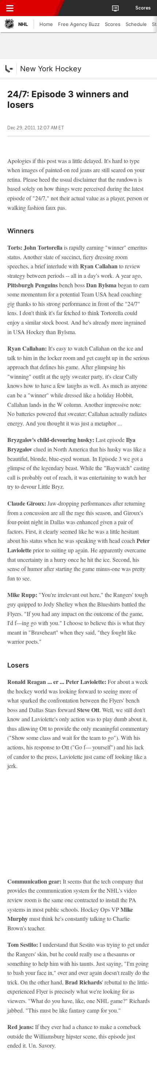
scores (143, 8)
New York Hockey (50, 68)
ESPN (39, 8)
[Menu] (10, 8)
